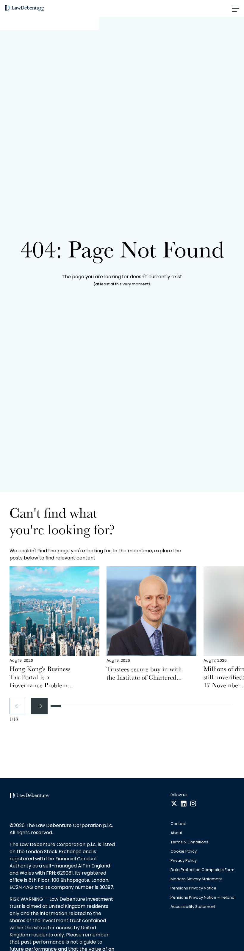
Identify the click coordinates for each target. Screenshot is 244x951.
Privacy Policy (184, 861)
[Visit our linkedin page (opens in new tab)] (183, 803)
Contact (178, 824)
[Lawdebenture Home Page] (24, 8)
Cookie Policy (184, 851)
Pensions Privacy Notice (193, 888)
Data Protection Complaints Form (202, 870)
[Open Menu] (235, 8)
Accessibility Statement (193, 907)
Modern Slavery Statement (196, 879)
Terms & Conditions (189, 842)
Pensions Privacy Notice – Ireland (202, 897)
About (176, 833)
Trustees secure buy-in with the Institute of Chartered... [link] (144, 674)
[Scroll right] (39, 706)
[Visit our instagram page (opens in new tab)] (193, 803)
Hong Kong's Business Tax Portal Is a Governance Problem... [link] (41, 678)
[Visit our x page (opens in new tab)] (174, 803)
